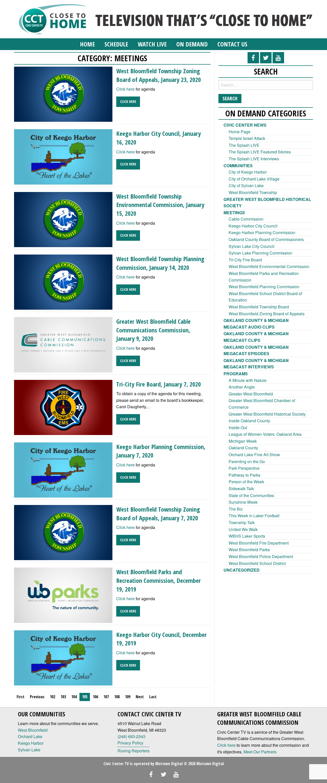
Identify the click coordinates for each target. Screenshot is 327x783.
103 (63, 697)
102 (52, 697)
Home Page (239, 132)
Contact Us (232, 44)
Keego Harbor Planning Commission (262, 232)
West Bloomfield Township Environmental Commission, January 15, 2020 (160, 205)
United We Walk (243, 529)
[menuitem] (87, 44)
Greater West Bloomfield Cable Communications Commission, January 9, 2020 (153, 330)
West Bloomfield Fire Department (259, 543)
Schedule (116, 44)
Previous (37, 697)
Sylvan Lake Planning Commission (260, 253)
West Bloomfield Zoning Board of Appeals (267, 314)
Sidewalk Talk (241, 488)
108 (117, 697)
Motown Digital (169, 763)
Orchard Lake (30, 736)
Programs (236, 374)
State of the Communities (251, 495)
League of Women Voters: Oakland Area (265, 434)
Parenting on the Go (247, 461)
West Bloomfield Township (253, 192)
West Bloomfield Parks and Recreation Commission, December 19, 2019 (158, 580)
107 (106, 697)
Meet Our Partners (259, 752)
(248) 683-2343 (131, 736)
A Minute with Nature (247, 380)
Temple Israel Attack (247, 138)
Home (87, 44)
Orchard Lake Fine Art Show (254, 454)
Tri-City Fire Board (245, 260)
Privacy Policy (130, 743)
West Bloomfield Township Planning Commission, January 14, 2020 (160, 263)
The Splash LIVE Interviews (254, 159)
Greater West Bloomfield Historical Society (267, 414)
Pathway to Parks (244, 475)
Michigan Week (243, 441)
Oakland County (243, 448)
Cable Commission (246, 219)
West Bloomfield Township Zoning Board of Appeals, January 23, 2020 (158, 75)
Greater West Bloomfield (251, 394)
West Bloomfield (33, 730)
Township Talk (242, 522)
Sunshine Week (243, 502)
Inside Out (238, 427)
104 (74, 697)
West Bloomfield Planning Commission (264, 287)
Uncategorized (242, 570)
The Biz (236, 509)
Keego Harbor (30, 743)
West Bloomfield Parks (249, 549)
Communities (238, 165)
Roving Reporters (133, 751)
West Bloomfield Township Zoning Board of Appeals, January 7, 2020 (158, 513)
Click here (125, 89)
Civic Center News (245, 125)
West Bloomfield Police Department (261, 556)
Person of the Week (246, 482)
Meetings (234, 212)
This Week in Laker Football (254, 516)
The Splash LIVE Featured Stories (260, 152)
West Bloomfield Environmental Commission (269, 266)
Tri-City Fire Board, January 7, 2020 (158, 384)
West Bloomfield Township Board (259, 307)
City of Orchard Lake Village (254, 179)
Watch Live (152, 44)
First (21, 697)
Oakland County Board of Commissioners (266, 239)
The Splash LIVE (244, 145)
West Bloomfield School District (257, 563)
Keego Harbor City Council (253, 226)
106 (95, 697)
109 (127, 697)
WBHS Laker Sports (247, 536)
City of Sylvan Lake (246, 185)
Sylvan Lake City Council (251, 246)
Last (153, 697)
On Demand (192, 44)
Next (140, 697)
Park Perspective (244, 468)
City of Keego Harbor (248, 172)
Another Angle (242, 387)
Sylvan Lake (29, 750)
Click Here (128, 101)
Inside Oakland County (249, 421)
